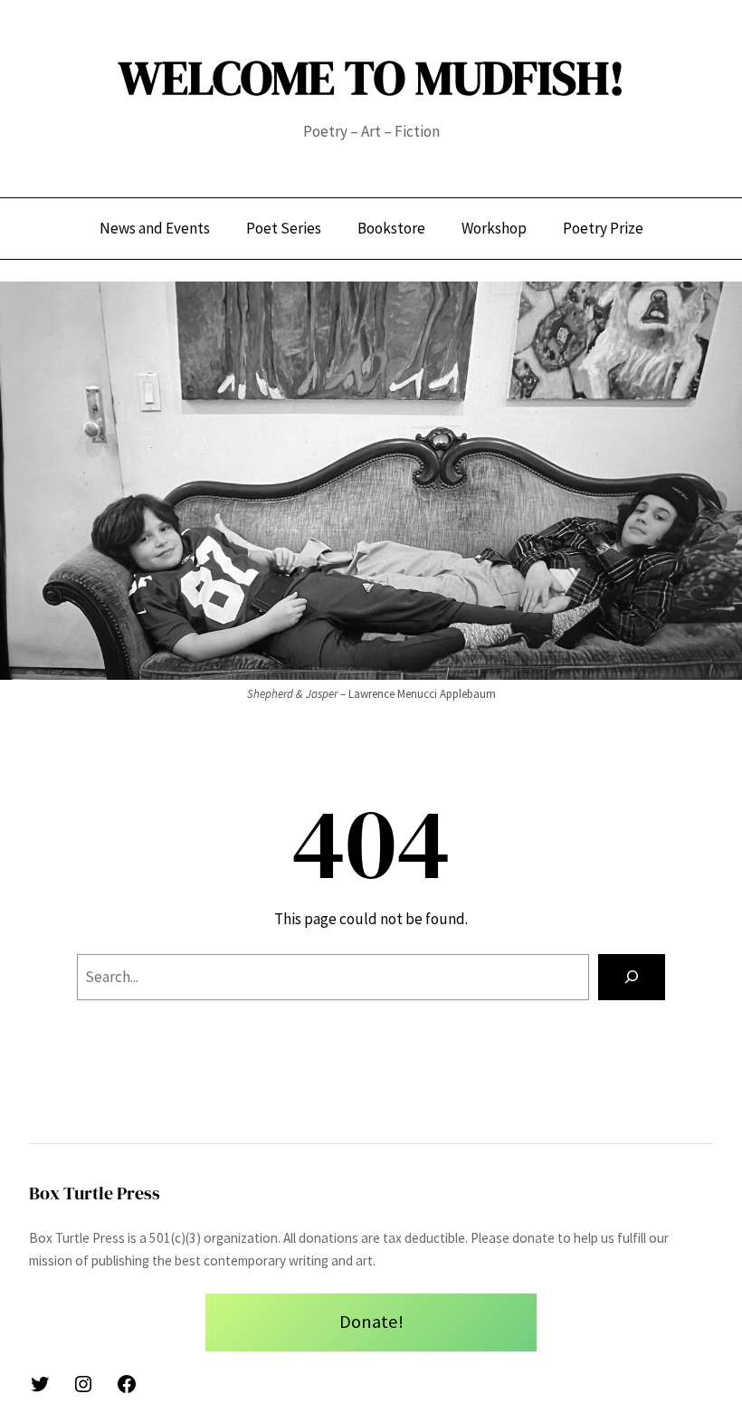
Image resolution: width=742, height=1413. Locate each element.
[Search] (631, 977)
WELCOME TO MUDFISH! (371, 78)
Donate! (371, 1321)
